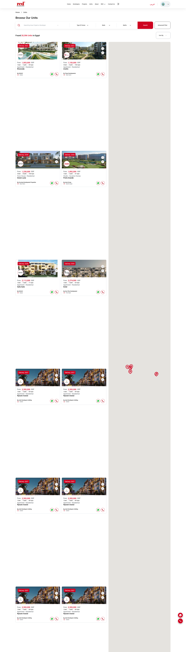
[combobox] (46, 25)
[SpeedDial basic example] (180, 615)
